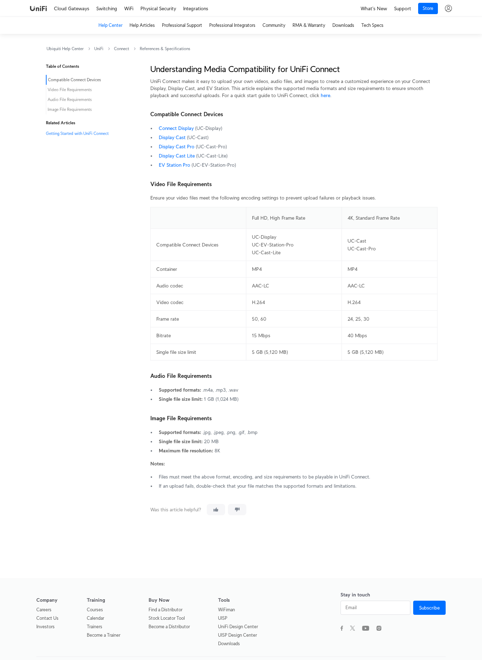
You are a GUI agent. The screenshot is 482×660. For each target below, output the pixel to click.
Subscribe (429, 608)
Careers (44, 609)
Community (274, 25)
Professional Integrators (232, 25)
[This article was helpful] (216, 509)
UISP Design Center (237, 635)
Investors (45, 626)
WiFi (128, 8)
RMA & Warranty (309, 25)
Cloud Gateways (71, 8)
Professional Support (182, 25)
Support (402, 8)
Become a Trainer (103, 635)
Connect (121, 48)
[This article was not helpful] (237, 509)
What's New (374, 8)
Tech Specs (372, 25)
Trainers (94, 626)
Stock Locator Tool (167, 618)
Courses (95, 609)
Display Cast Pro (176, 146)
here (325, 95)
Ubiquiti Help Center (65, 48)
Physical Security (158, 8)
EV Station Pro (174, 165)
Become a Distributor (169, 626)
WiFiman (226, 609)
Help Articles (142, 25)
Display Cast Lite (177, 156)
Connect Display (176, 128)
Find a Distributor (165, 609)
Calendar (95, 618)
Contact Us (47, 618)
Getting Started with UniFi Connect (77, 133)
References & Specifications (165, 48)
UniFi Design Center (238, 626)
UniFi (98, 48)
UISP (222, 618)
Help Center (110, 25)
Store (428, 8)
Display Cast (172, 137)
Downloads (343, 25)
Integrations (195, 8)
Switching (106, 8)
